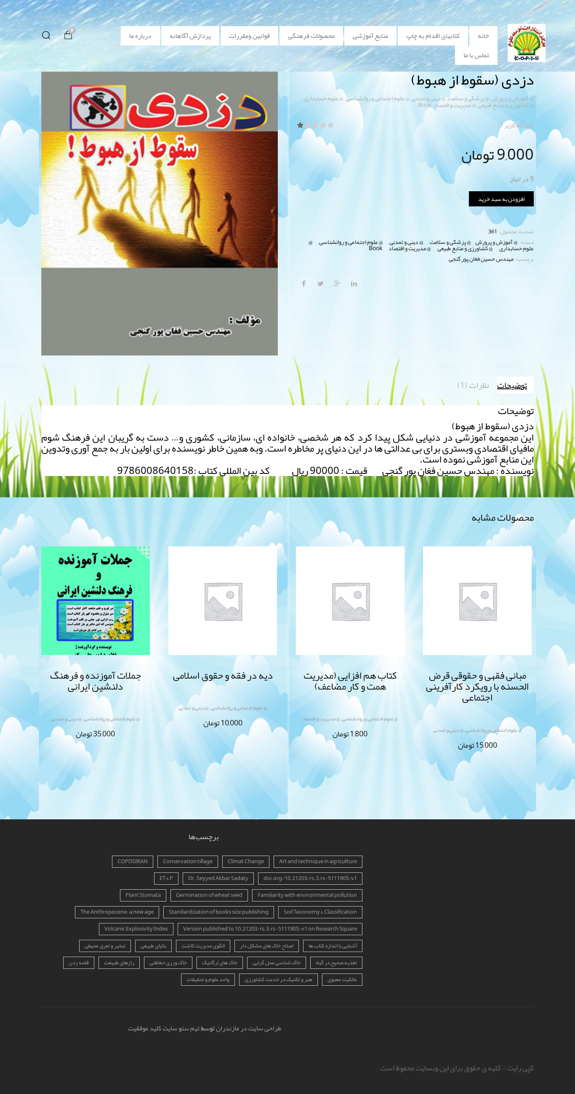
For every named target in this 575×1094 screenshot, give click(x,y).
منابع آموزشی (370, 36)
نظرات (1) (473, 385)
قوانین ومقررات (249, 36)
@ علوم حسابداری (323, 98)
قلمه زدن (79, 962)
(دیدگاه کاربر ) (516, 125)
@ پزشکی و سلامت (468, 98)
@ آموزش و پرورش (512, 98)
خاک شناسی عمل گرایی (277, 962)
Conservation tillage (188, 861)
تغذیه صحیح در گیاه (336, 962)
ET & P (166, 878)
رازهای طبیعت (119, 962)
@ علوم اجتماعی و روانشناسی (378, 98)
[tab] (515, 385)
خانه (483, 36)
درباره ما (140, 36)
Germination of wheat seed (209, 895)
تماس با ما (476, 55)
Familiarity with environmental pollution (307, 895)
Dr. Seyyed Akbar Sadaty (218, 878)
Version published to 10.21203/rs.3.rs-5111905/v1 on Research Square (270, 928)
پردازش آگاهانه (190, 36)
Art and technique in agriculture (318, 861)
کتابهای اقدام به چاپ (433, 36)
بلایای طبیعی (153, 945)
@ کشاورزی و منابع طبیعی (506, 105)
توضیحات (512, 385)
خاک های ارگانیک (219, 962)
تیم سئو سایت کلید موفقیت (164, 1028)
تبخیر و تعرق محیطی (105, 945)
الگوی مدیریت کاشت (203, 945)
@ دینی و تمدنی (429, 98)
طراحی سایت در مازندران (248, 1028)
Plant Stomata (143, 895)
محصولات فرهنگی (311, 36)
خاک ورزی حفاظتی (168, 962)
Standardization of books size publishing (219, 912)
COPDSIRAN (132, 861)
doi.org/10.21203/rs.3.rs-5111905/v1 (310, 878)
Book (424, 105)
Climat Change (246, 861)
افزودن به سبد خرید (501, 199)
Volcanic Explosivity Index (136, 928)
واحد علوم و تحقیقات (207, 979)
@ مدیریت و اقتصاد (455, 105)
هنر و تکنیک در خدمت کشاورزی (278, 979)
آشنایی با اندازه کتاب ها (333, 945)
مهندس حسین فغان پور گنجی (481, 259)
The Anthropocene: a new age (117, 912)
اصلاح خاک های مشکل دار (266, 945)
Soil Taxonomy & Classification (320, 912)
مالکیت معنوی (342, 979)
